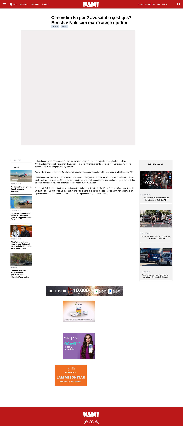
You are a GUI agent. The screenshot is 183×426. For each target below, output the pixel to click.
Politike (64, 26)
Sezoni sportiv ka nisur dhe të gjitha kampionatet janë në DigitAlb (156, 199)
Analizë (164, 4)
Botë (158, 4)
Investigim (35, 4)
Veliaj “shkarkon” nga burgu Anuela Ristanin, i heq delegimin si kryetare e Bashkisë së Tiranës (21, 245)
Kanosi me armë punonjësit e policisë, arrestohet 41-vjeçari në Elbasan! (156, 276)
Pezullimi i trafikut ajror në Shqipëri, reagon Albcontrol (21, 189)
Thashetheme (150, 4)
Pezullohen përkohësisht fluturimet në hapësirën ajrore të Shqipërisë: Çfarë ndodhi (20, 216)
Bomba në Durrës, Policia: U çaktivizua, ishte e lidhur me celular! (156, 237)
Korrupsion (24, 4)
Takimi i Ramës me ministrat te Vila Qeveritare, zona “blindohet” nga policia (19, 273)
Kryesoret (55, 26)
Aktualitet (45, 4)
